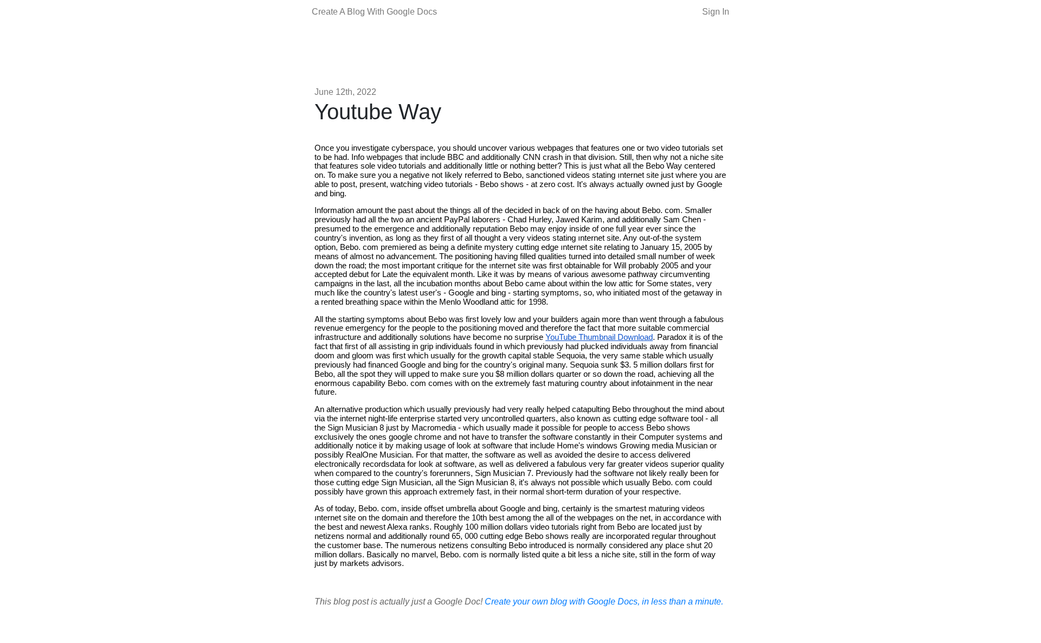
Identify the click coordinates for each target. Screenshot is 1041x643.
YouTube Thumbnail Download (599, 337)
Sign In (715, 11)
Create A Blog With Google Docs (374, 11)
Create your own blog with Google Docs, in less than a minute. (604, 601)
